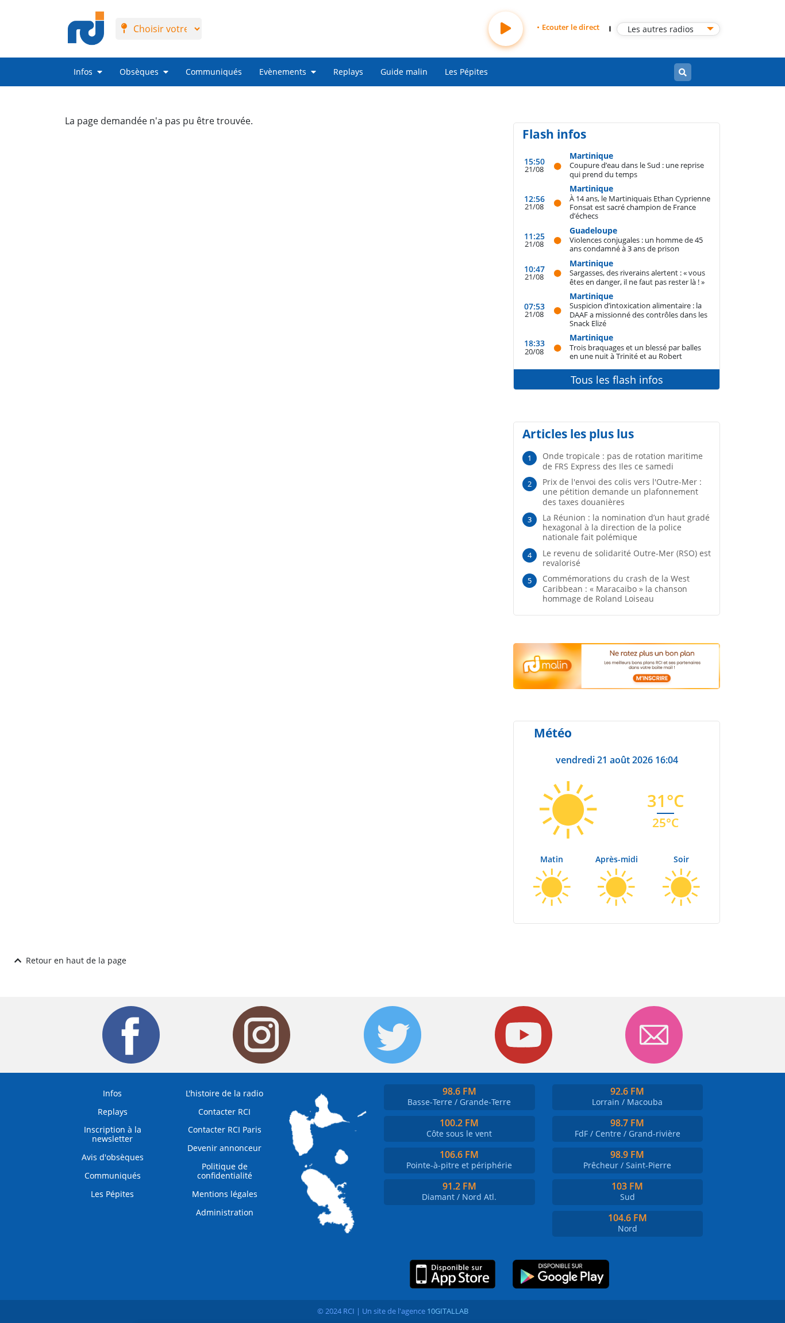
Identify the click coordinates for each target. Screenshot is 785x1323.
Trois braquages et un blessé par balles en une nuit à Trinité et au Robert (635, 351)
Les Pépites (466, 71)
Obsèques (139, 71)
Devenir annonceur (224, 1147)
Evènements (282, 71)
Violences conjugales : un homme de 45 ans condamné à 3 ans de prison (636, 244)
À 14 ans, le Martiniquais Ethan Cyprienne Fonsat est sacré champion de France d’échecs (639, 207)
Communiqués (214, 71)
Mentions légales (224, 1193)
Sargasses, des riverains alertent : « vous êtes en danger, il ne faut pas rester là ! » (637, 276)
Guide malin (404, 71)
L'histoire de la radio (224, 1093)
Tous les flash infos (617, 380)
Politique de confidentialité (224, 1171)
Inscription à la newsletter (112, 1134)
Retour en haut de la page (76, 960)
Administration (224, 1212)
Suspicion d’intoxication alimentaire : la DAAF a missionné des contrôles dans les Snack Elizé (638, 314)
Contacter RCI (224, 1111)
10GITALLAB (447, 1311)
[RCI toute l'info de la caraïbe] (86, 29)
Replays (348, 71)
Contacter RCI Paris (224, 1129)
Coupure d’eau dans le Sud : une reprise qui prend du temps (636, 169)
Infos (83, 71)
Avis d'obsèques (113, 1157)
